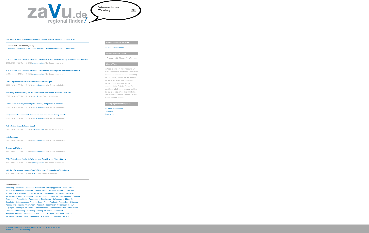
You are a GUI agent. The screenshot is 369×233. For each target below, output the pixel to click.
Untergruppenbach (53, 188)
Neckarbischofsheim (14, 216)
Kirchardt (40, 205)
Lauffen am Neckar (35, 193)
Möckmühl (69, 199)
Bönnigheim (46, 199)
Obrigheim (28, 214)
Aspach (9, 205)
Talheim (37, 191)
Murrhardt (60, 214)
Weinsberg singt (12, 137)
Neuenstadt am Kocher (15, 191)
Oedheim (29, 191)
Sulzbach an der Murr (65, 205)
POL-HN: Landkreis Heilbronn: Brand (20, 126)
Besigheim (10, 202)
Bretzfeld (52, 191)
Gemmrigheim (65, 196)
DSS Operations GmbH (21, 228)
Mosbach (41, 48)
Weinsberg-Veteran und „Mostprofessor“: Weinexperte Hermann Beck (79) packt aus (37, 170)
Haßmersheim (58, 199)
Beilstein (60, 191)
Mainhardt (53, 202)
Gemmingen (30, 205)
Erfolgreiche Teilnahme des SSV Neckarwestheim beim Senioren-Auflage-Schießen (36, 115)
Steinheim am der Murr (25, 202)
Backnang (31, 211)
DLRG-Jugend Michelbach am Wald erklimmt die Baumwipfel (29, 82)
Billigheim (74, 202)
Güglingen (10, 208)
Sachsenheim (39, 214)
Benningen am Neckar (24, 208)
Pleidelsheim (18, 205)
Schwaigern (10, 199)
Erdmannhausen (41, 208)
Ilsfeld (44, 191)
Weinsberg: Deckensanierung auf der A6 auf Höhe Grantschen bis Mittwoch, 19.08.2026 (38, 93)
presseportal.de (38, 63)
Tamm (25, 216)
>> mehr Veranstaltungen (114, 47)
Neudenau (70, 193)
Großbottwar (53, 196)
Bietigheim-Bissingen (54, 48)
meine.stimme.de (39, 85)
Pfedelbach (28, 196)
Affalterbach (58, 211)
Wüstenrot (60, 193)
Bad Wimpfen (20, 193)
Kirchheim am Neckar (14, 196)
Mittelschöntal (72, 208)
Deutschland (16, 39)
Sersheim (69, 214)
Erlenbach (20, 188)
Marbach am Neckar (58, 208)
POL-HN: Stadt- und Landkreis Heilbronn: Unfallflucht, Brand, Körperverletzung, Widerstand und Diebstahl (46, 59)
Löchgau (38, 202)
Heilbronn (11, 48)
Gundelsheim (22, 199)
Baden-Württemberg (31, 39)
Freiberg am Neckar (44, 211)
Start (7, 39)
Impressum (109, 111)
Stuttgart (44, 39)
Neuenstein (63, 202)
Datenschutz (109, 114)
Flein (65, 188)
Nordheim (10, 193)
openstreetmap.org (22, 230)
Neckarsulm (22, 48)
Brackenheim (34, 199)
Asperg (66, 216)
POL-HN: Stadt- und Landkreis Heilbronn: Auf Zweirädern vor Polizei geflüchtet (36, 159)
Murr (46, 202)
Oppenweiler (51, 205)
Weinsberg (71, 39)
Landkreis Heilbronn (57, 39)
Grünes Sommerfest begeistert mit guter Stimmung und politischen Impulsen (34, 104)
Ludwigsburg (70, 48)
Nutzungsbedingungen (114, 109)
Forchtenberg (20, 211)
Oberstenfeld (49, 193)
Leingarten (70, 191)
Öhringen (32, 48)
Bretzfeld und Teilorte (14, 148)
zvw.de (34, 174)
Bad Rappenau (41, 196)
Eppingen (50, 214)
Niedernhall (34, 216)
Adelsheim (45, 216)
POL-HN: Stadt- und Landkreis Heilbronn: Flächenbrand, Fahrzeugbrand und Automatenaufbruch (43, 71)
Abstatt (71, 188)
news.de (35, 96)
